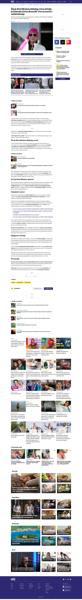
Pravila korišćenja (49, 586)
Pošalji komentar (48, 288)
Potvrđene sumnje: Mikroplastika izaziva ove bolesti (26, 214)
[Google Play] (66, 586)
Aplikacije (47, 589)
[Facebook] (56, 42)
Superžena (22, 588)
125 (14, 323)
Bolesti (13, 21)
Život (12, 588)
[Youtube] (70, 579)
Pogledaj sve (62, 78)
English (39, 586)
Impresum (47, 585)
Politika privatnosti (49, 588)
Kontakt (47, 592)
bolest (13, 282)
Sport (12, 585)
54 (14, 317)
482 (14, 303)
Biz (11, 586)
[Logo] (12, 2)
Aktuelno (19, 111)
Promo (43, 564)
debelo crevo (28, 282)
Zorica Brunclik (20, 282)
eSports (30, 583)
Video (39, 583)
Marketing (47, 583)
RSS (46, 591)
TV (38, 585)
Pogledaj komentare (38, 288)
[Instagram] (68, 42)
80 (14, 310)
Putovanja (22, 585)
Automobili (31, 586)
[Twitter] (62, 42)
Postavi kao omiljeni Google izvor (28, 54)
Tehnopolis (31, 585)
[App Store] (66, 590)
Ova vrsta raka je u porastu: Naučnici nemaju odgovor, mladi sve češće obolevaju (33, 209)
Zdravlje (21, 583)
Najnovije (18, 1)
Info (12, 583)
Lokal (30, 588)
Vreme (39, 588)
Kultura (21, 586)
